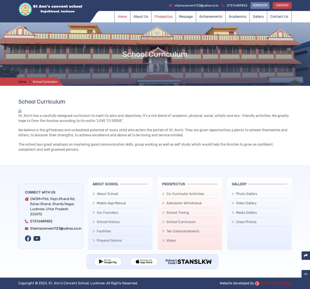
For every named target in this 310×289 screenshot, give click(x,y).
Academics (237, 17)
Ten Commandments (182, 231)
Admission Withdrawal (184, 203)
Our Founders (107, 213)
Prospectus (164, 17)
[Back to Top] (306, 274)
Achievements (210, 17)
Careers (282, 5)
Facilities (104, 231)
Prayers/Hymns (109, 241)
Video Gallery (246, 203)
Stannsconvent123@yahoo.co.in (55, 228)
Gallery (258, 17)
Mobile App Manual (111, 203)
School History (108, 222)
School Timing (177, 213)
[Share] (306, 255)
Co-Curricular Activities (185, 194)
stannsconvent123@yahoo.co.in (196, 5)
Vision (171, 241)
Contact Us (279, 17)
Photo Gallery (246, 194)
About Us (140, 17)
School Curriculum (181, 222)
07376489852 (236, 5)
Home (122, 17)
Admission (260, 5)
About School (107, 194)
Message (186, 17)
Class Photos (246, 222)
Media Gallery (246, 213)
